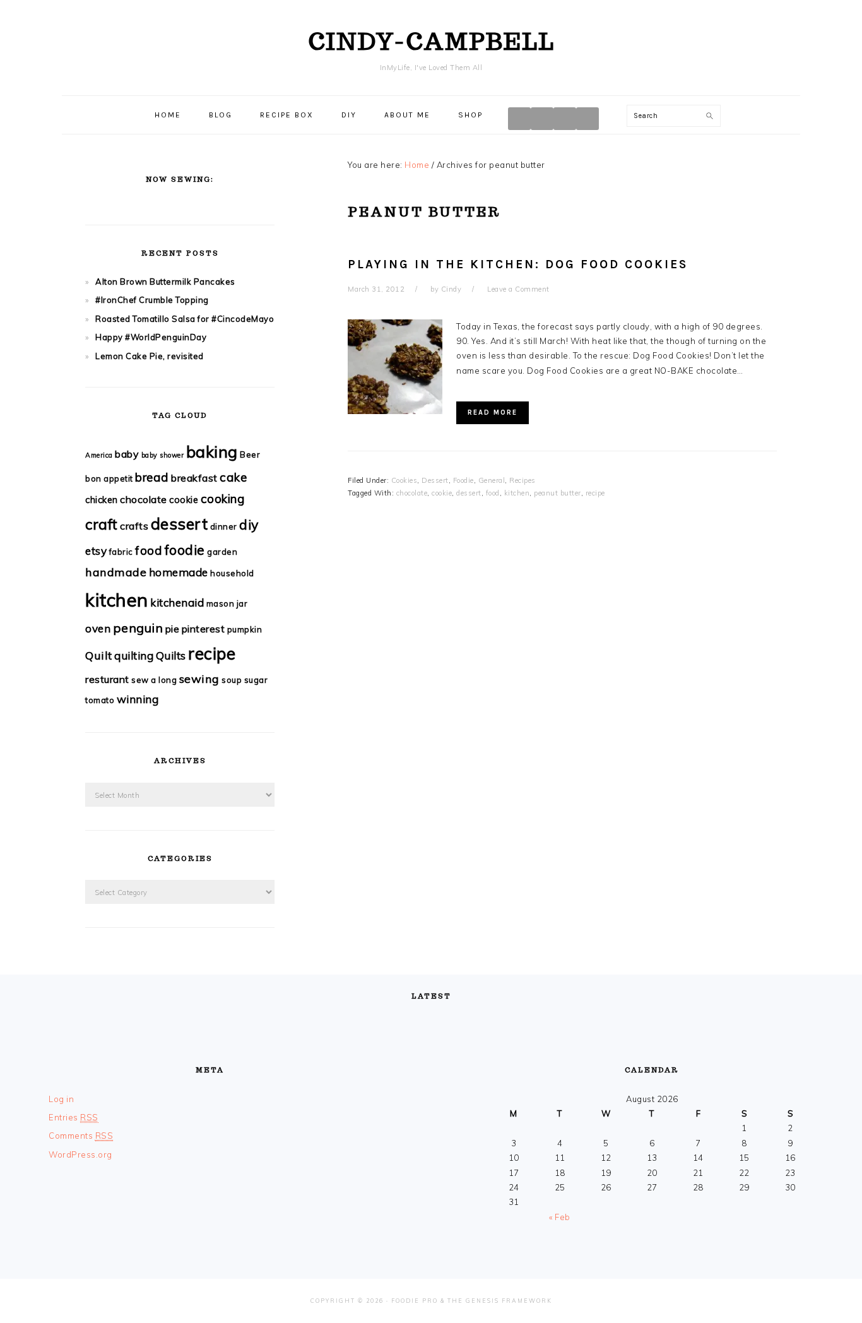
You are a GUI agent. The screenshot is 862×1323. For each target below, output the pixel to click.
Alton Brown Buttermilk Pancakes (165, 281)
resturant (107, 679)
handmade (115, 572)
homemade (178, 572)
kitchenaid (177, 602)
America (99, 455)
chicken (101, 500)
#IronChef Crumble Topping (152, 300)
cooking (223, 498)
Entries (73, 1117)
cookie (442, 493)
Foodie (463, 480)
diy (249, 524)
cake (233, 477)
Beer (250, 454)
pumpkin (245, 629)
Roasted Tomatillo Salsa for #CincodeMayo (184, 319)
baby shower (162, 455)
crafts (134, 525)
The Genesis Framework (499, 1300)
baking (212, 451)
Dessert (435, 480)
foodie (185, 549)
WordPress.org (80, 1154)
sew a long (154, 680)
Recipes (522, 480)
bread (152, 477)
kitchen (517, 493)
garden (222, 552)
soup (231, 680)
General (491, 480)
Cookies (404, 480)
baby (127, 454)
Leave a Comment (518, 289)
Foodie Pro (414, 1300)
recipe (595, 493)
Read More (492, 412)
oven (97, 628)
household (232, 573)
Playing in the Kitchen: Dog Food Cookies (518, 264)
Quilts (171, 655)
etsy (96, 550)
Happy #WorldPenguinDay (150, 337)
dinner (223, 526)
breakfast (194, 478)
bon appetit (109, 478)
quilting (133, 655)
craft (101, 524)
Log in (61, 1099)
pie (172, 628)
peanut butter (557, 493)
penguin (138, 628)
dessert (468, 493)
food (493, 493)
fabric (121, 552)
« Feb (559, 1217)
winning (138, 699)
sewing (199, 679)
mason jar (227, 603)
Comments (81, 1135)
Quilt (98, 655)
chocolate (412, 493)
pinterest (203, 628)
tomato (99, 700)
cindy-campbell (431, 41)
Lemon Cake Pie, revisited (149, 356)
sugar (256, 680)
